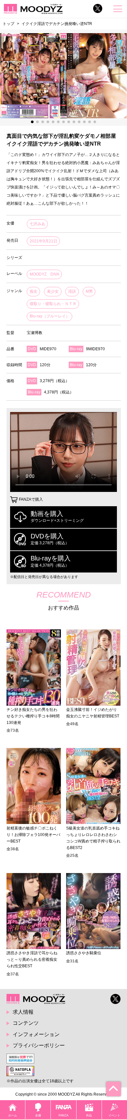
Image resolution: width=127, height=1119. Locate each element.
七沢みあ (37, 224)
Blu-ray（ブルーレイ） (50, 316)
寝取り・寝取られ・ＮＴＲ (53, 304)
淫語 (72, 291)
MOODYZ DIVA (44, 274)
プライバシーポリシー (39, 1045)
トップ (8, 23)
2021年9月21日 (43, 241)
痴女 (33, 291)
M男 (89, 291)
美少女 (53, 291)
